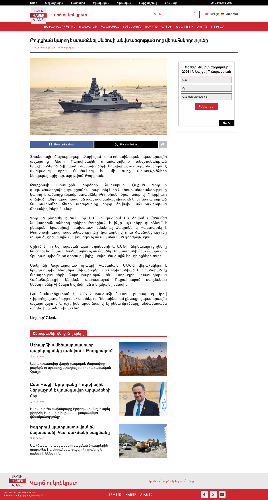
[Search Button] (196, 14)
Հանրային (78, 3)
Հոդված (217, 26)
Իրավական (101, 3)
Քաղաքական (109, 26)
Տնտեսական (132, 26)
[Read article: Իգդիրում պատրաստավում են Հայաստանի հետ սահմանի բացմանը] (143, 441)
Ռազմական (88, 26)
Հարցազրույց (148, 3)
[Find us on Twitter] (213, 494)
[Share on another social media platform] (163, 144)
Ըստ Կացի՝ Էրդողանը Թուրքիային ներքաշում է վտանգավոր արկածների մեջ (70, 390)
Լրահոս (153, 481)
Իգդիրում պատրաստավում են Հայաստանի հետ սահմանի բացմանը (70, 429)
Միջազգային (54, 3)
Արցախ (166, 26)
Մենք (33, 3)
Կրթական (124, 3)
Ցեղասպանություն (59, 26)
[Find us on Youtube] (222, 494)
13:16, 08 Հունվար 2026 (42, 47)
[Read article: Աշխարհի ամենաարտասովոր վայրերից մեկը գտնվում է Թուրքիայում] (143, 359)
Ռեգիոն (151, 26)
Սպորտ (202, 26)
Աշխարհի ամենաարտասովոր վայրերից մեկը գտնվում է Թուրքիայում (71, 347)
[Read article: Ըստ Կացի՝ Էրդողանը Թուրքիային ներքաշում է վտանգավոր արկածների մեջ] (143, 399)
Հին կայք (171, 3)
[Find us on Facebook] (204, 494)
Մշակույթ (184, 26)
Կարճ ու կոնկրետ (172, 481)
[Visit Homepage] (38, 14)
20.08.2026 (38, 356)
